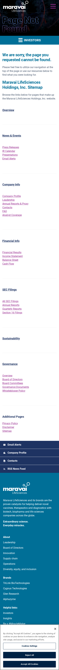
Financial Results (11, 252)
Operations (9, 563)
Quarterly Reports (12, 308)
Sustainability (11, 338)
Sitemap (7, 430)
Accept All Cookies (29, 664)
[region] (29, 647)
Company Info (11, 184)
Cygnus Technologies (15, 588)
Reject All (29, 655)
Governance (10, 364)
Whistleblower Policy (13, 390)
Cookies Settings (29, 646)
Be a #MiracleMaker (14, 623)
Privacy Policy (10, 423)
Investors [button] (32, 40)
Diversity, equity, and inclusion (19, 569)
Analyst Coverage (12, 215)
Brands (7, 577)
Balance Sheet (10, 259)
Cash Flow (8, 263)
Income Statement (12, 256)
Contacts (7, 207)
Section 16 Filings (12, 312)
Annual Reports (10, 305)
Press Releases (10, 147)
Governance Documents (15, 387)
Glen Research (11, 593)
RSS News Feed (16, 468)
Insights (7, 618)
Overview (8, 110)
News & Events (11, 135)
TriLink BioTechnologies (16, 583)
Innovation (9, 553)
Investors (8, 613)
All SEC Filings (10, 301)
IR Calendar (8, 151)
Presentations (10, 154)
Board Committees (12, 383)
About (6, 537)
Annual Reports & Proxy (15, 203)
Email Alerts (9, 158)
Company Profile (11, 196)
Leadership (8, 199)
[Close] (55, 628)
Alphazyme (9, 599)
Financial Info (11, 241)
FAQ (4, 211)
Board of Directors (12, 379)
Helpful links (10, 607)
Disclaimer (8, 427)
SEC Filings (9, 289)
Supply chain (10, 558)
